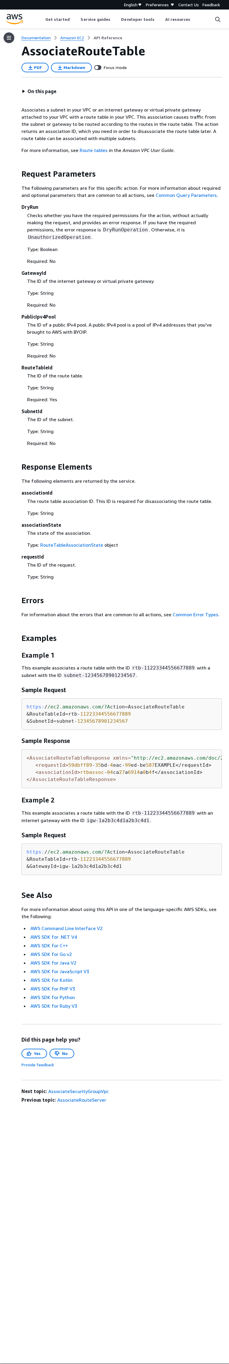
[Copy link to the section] (16, 174)
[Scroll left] (40, 19)
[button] (39, 91)
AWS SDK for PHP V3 (52, 989)
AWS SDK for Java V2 (53, 963)
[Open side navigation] (9, 37)
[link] (108, 38)
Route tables (94, 150)
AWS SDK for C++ (49, 945)
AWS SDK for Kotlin (51, 980)
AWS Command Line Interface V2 (66, 928)
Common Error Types (195, 614)
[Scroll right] (195, 19)
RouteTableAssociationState (71, 545)
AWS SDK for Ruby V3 (53, 1006)
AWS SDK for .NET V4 (53, 937)
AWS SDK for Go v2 (51, 954)
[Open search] (217, 19)
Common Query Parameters (186, 195)
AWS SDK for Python (52, 997)
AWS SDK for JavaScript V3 (59, 971)
